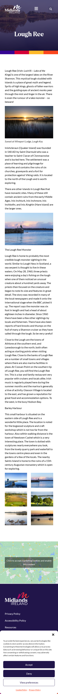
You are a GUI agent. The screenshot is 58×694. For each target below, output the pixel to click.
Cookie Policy (21, 690)
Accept (29, 664)
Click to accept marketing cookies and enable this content (29, 562)
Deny (29, 673)
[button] (53, 634)
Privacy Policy (35, 690)
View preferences (29, 682)
